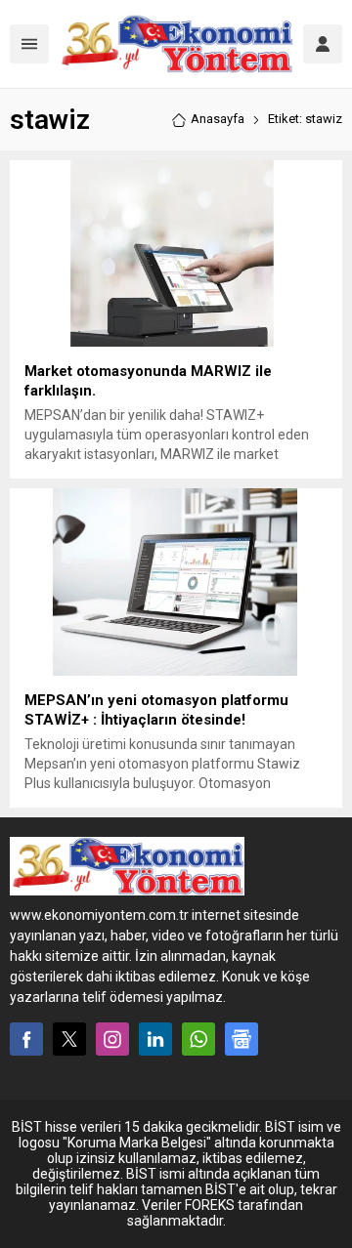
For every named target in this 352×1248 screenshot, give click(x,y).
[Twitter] (69, 1039)
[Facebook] (26, 1039)
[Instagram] (112, 1039)
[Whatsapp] (198, 1039)
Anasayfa (217, 118)
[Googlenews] (241, 1039)
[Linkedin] (155, 1039)
